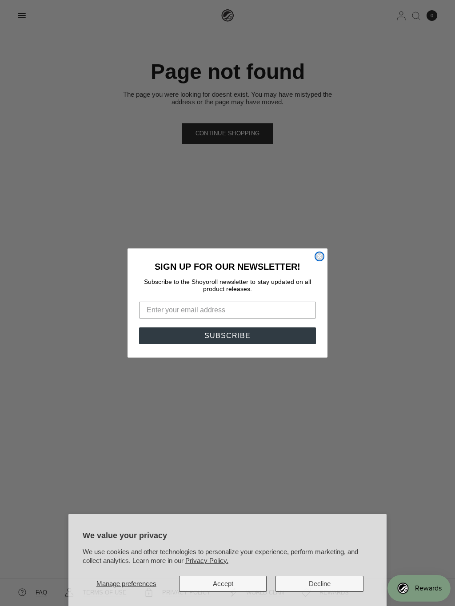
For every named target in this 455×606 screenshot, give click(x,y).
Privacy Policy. (206, 560)
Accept (223, 583)
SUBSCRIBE (227, 335)
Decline (320, 583)
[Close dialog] (319, 256)
